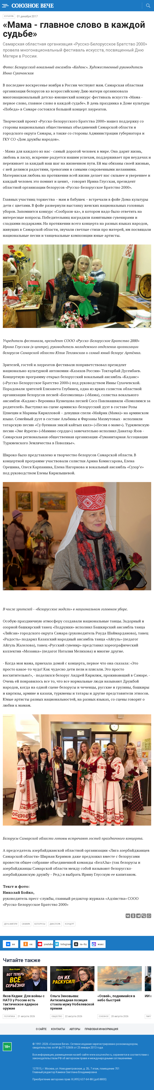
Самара (26, 924)
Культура (9, 16)
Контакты (58, 1029)
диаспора (55, 924)
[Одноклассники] (133, 916)
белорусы (39, 924)
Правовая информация (101, 1029)
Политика (9, 1016)
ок (30, 944)
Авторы (74, 1029)
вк (13, 944)
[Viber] (143, 916)
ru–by (83, 944)
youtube (48, 944)
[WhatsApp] (149, 916)
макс (101, 944)
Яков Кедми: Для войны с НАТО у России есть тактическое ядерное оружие (24, 1002)
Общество (56, 1016)
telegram (65, 944)
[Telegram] (138, 916)
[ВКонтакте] (128, 916)
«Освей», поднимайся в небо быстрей (116, 998)
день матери (10, 924)
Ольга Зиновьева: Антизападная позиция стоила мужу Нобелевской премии (72, 1002)
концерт (69, 924)
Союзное (104, 1016)
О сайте (41, 1029)
